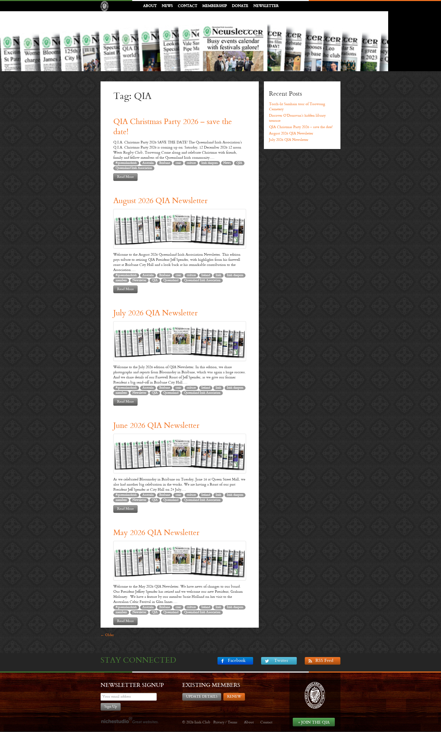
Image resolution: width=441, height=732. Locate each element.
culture (191, 163)
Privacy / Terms (225, 722)
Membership (214, 6)
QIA (239, 163)
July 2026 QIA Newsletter (155, 313)
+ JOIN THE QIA (313, 722)
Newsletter (266, 6)
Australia (148, 163)
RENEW (234, 696)
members (121, 280)
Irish (218, 275)
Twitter (281, 660)
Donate (240, 6)
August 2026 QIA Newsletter (160, 201)
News (167, 6)
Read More (125, 177)
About (150, 6)
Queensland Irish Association (134, 168)
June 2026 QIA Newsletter (156, 425)
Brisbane (164, 163)
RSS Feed (324, 660)
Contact (187, 6)
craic (178, 163)
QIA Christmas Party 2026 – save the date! (301, 127)
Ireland (205, 275)
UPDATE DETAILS (201, 696)
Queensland (170, 280)
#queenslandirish (126, 163)
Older (107, 635)
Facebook (237, 660)
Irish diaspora (209, 163)
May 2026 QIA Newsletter (156, 533)
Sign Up (110, 706)
